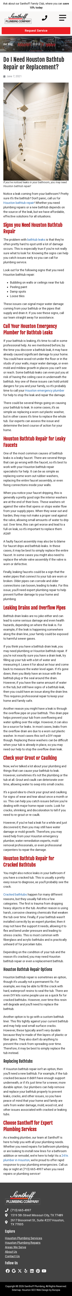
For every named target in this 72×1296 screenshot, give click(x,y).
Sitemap (16, 1290)
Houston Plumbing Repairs (23, 1242)
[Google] (13, 1271)
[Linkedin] (31, 1271)
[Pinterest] (38, 1271)
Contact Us (12, 1256)
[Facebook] (7, 1271)
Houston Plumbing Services (23, 1238)
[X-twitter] (19, 1271)
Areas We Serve (15, 1247)
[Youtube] (44, 1271)
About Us (11, 1251)
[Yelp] (25, 1271)
